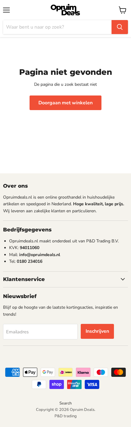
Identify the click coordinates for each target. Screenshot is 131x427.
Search (65, 403)
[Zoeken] (120, 27)
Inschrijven (97, 331)
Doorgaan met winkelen (65, 102)
